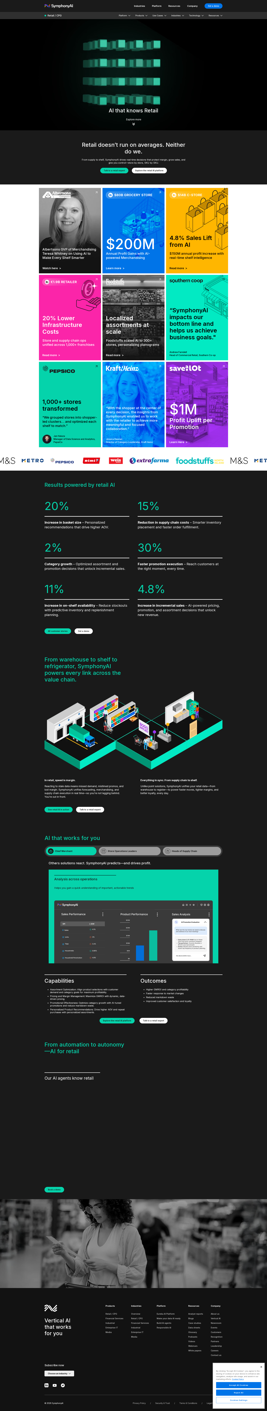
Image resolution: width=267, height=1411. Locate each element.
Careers (214, 1350)
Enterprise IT (112, 1327)
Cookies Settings (239, 1400)
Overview (135, 1314)
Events (214, 1327)
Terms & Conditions (188, 1403)
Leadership (216, 1346)
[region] (239, 1386)
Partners (215, 1341)
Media (109, 1332)
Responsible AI (164, 1327)
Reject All (238, 1393)
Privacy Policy (139, 1403)
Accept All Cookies (238, 1385)
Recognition (216, 1337)
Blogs (191, 1318)
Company (215, 1306)
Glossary (192, 1332)
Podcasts (192, 1337)
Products (110, 1306)
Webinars (192, 1346)
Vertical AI (216, 1318)
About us (215, 1314)
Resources (193, 1306)
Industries (136, 1306)
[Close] (261, 1367)
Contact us (216, 1355)
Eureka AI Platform (166, 1314)
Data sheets (194, 1327)
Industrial (110, 1323)
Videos (191, 1341)
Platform (161, 1306)
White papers (194, 1350)
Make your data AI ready (169, 1318)
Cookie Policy (238, 1379)
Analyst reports (195, 1314)
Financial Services (114, 1318)
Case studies (194, 1323)
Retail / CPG (111, 1314)
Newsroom (216, 1323)
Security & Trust (162, 1403)
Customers (216, 1332)
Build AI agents (164, 1323)
